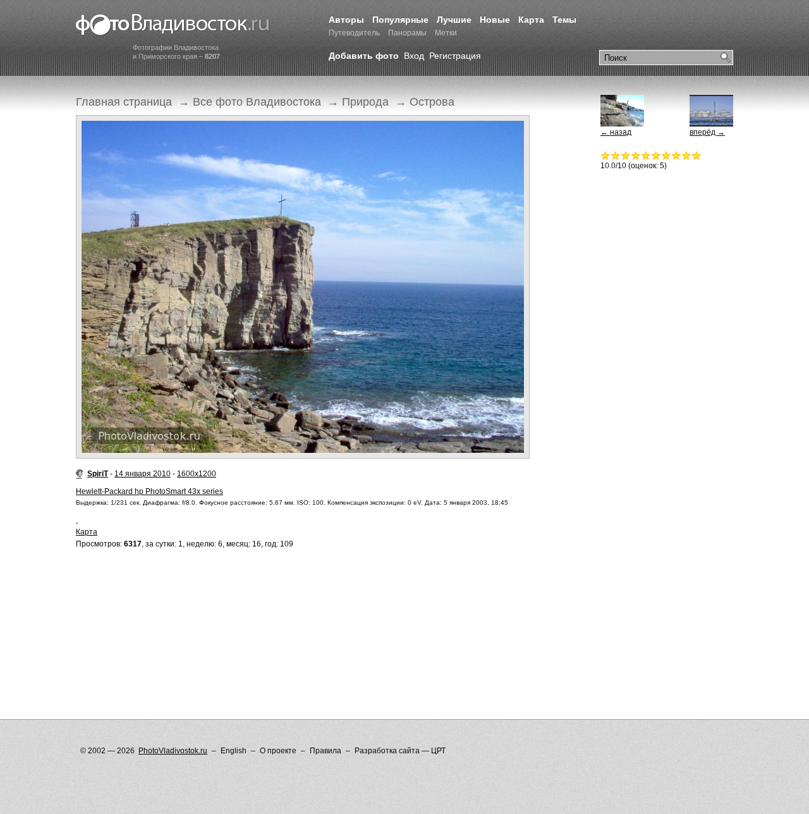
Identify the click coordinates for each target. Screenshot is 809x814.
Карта (531, 20)
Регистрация (455, 56)
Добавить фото (364, 56)
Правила (325, 750)
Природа (365, 102)
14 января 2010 (142, 473)
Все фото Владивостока (257, 102)
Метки (446, 32)
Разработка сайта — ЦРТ (400, 750)
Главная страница (124, 102)
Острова (432, 102)
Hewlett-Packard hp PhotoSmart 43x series (149, 491)
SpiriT (97, 473)
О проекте (278, 750)
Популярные (400, 20)
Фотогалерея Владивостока (173, 25)
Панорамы (407, 32)
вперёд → (707, 132)
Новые (495, 20)
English (233, 750)
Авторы (346, 20)
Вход (414, 56)
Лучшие (454, 20)
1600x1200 (196, 473)
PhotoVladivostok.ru (172, 750)
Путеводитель (354, 32)
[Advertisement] (306, 608)
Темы (564, 20)
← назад (615, 132)
